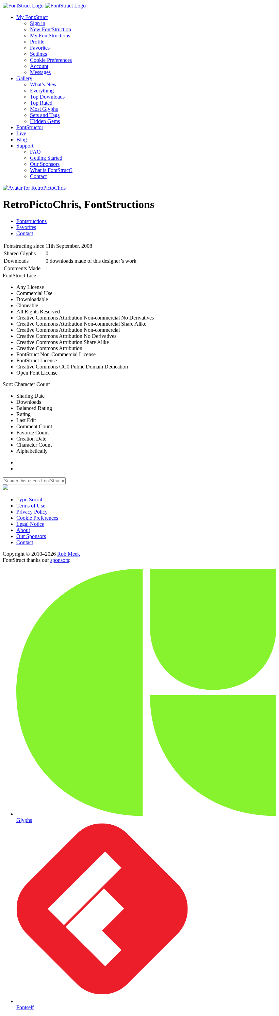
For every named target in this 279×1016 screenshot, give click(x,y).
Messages (40, 72)
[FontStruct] (139, 6)
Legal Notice (30, 524)
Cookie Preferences (51, 60)
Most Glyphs (44, 109)
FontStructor (29, 127)
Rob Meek (68, 554)
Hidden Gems (45, 121)
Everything (42, 90)
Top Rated (41, 103)
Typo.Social (29, 499)
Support (24, 146)
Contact (38, 176)
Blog (21, 139)
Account (39, 66)
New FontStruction (50, 29)
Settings (38, 54)
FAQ (35, 152)
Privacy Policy (32, 512)
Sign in (37, 23)
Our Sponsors (45, 164)
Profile (37, 42)
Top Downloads (47, 97)
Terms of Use (30, 506)
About (23, 530)
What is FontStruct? (51, 170)
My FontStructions (50, 35)
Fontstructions (31, 221)
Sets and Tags (45, 115)
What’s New (43, 84)
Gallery (24, 78)
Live (21, 133)
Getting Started (46, 158)
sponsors (59, 560)
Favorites (40, 48)
